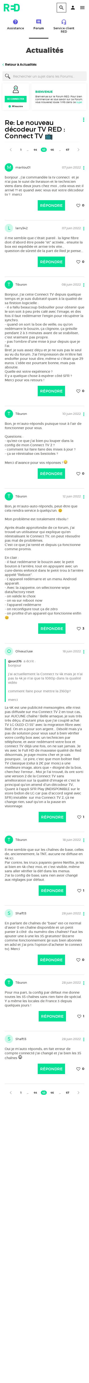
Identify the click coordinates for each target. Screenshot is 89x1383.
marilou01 (23, 167)
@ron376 (15, 661)
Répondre (51, 205)
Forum (38, 28)
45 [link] (43, 149)
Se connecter (15, 99)
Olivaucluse (24, 651)
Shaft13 (20, 913)
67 (67, 149)
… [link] (27, 149)
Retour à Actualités (21, 64)
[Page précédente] (11, 150)
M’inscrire (17, 106)
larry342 (21, 228)
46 (52, 149)
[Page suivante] (79, 150)
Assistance (15, 28)
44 (35, 149)
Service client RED (63, 29)
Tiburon (21, 284)
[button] (73, 7)
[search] (61, 7)
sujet (79, 102)
